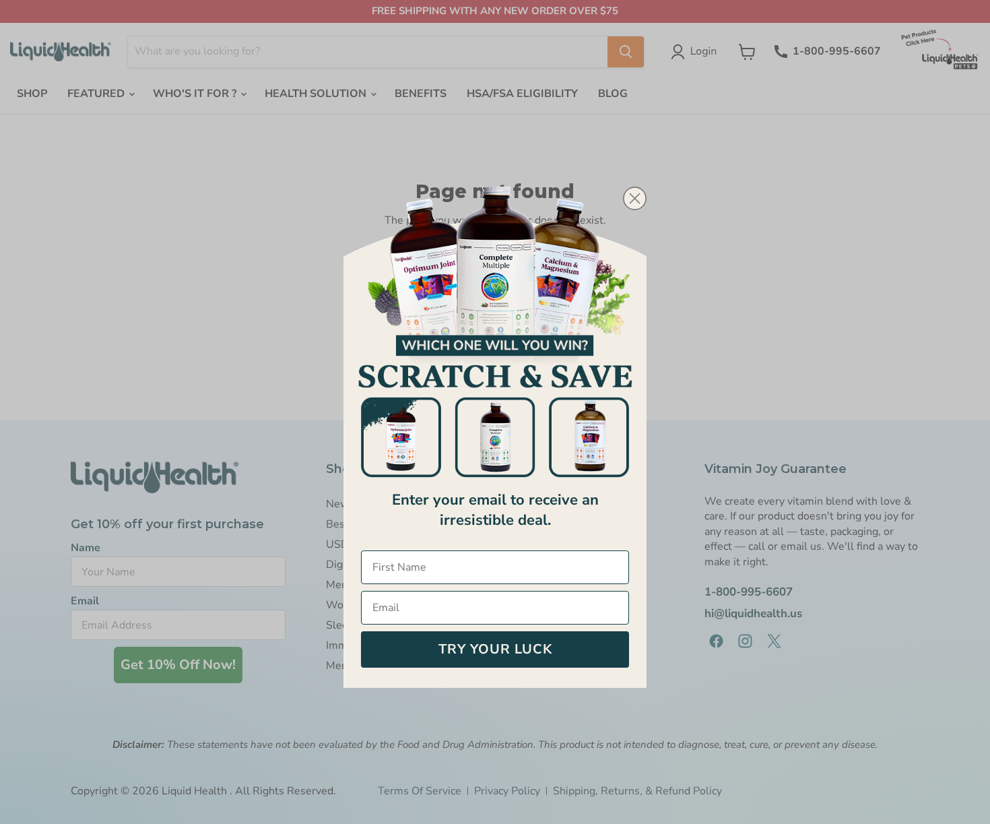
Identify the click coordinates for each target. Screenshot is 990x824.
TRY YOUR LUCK (495, 649)
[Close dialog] (635, 198)
